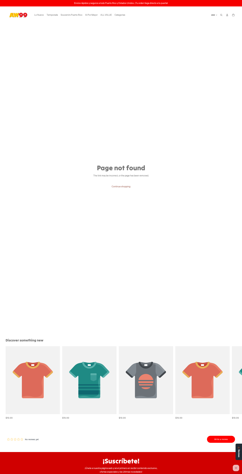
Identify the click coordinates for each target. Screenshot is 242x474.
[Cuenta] (227, 15)
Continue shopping (121, 186)
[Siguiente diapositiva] (233, 383)
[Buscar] (221, 15)
